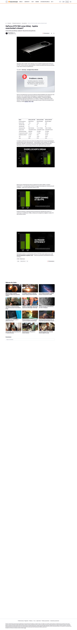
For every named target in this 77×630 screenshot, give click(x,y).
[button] (63, 1)
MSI (32, 101)
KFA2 (30, 101)
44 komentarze (46, 33)
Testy (32, 1)
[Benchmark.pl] (14, 2)
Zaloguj (67, 1)
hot (27, 261)
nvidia (18, 261)
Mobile (20, 1)
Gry (52, 1)
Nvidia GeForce (22, 261)
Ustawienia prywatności (54, 620)
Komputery (27, 1)
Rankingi (37, 1)
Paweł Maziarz (11, 32)
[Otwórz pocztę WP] (60, 2)
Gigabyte (26, 101)
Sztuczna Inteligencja (45, 1)
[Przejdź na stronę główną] (7, 2)
